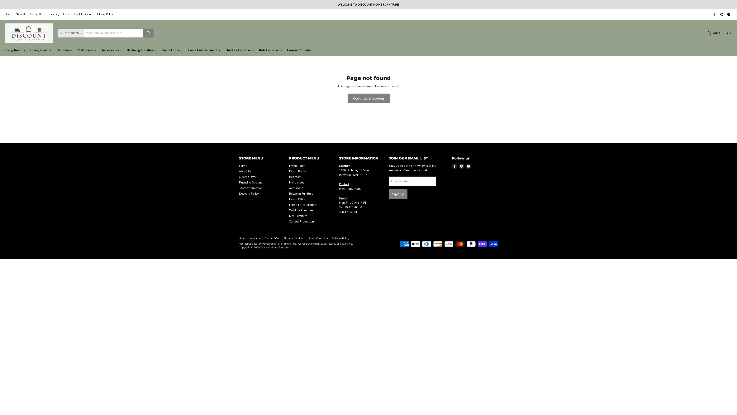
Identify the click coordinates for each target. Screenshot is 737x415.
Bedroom (63, 50)
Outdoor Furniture (239, 50)
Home (8, 14)
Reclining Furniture (141, 50)
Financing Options (59, 14)
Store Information (82, 14)
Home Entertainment (203, 50)
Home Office (171, 50)
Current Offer (37, 14)
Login (716, 33)
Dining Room (39, 50)
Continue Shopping (368, 98)
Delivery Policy (104, 14)
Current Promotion (300, 50)
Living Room (14, 50)
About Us (21, 14)
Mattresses (86, 50)
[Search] (148, 33)
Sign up (398, 194)
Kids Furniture (269, 50)
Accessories (111, 50)
